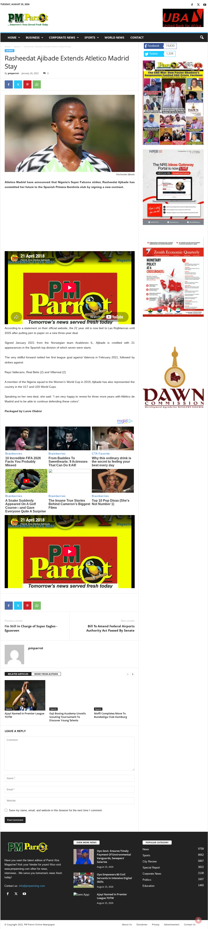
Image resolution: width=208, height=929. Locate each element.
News (146, 849)
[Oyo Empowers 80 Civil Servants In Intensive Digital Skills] (84, 880)
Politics (147, 879)
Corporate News (62, 37)
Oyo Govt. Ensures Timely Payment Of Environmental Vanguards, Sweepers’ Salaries (114, 856)
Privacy (155, 924)
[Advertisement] (70, 222)
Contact (137, 37)
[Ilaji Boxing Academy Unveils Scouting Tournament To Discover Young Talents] (69, 695)
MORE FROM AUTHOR (46, 673)
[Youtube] (204, 5)
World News (114, 37)
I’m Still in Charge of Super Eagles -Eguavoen (31, 628)
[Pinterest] (27, 84)
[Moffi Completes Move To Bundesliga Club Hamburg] (114, 695)
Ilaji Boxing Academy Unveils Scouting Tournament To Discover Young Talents (67, 717)
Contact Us (189, 924)
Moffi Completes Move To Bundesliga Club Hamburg (110, 715)
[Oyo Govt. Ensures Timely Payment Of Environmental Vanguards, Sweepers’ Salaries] (84, 856)
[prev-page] (128, 674)
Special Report (151, 867)
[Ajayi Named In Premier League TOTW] (25, 695)
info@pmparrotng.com (32, 885)
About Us (127, 924)
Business (33, 37)
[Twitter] (198, 5)
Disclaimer (141, 924)
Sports (89, 37)
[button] (201, 37)
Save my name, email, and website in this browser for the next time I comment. (56, 810)
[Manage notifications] (198, 920)
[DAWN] (173, 377)
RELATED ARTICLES (18, 673)
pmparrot (13, 73)
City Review (150, 861)
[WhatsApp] (37, 84)
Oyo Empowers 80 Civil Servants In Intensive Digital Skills (114, 878)
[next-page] (133, 674)
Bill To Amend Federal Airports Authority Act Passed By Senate (110, 628)
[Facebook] (192, 5)
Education (148, 885)
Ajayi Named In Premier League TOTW (24, 715)
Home (12, 37)
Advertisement (171, 924)
